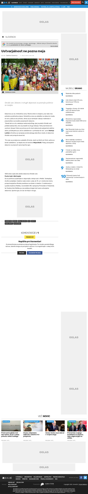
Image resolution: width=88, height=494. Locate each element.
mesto (33, 221)
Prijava (21, 253)
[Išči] (83, 2)
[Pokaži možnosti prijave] (86, 2)
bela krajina (22, 221)
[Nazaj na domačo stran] (3, 37)
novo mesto (8, 223)
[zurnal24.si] (5, 2)
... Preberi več (69, 492)
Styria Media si (83, 484)
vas (29, 221)
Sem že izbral (54, 46)
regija (15, 221)
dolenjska (17, 223)
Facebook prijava (35, 253)
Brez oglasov (76, 2)
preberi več (30, 237)
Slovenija (10, 37)
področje (8, 221)
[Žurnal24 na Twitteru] (85, 477)
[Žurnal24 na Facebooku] (81, 477)
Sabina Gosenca (11, 55)
